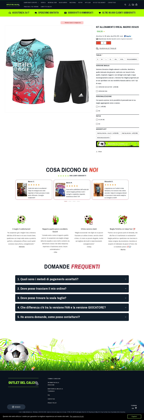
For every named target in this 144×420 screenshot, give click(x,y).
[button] (31, 2)
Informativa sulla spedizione (53, 384)
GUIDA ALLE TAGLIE (107, 48)
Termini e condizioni (54, 378)
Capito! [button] (134, 416)
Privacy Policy (52, 403)
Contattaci (51, 399)
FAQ (49, 395)
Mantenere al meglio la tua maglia (55, 390)
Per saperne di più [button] (77, 416)
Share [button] (100, 151)
